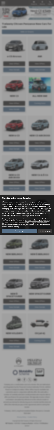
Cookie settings (45, 231)
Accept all (19, 231)
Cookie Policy (34, 215)
